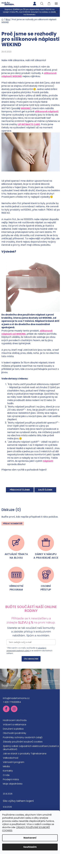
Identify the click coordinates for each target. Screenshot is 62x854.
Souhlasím (30, 847)
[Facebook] (6, 709)
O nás (6, 775)
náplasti (48, 461)
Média (6, 766)
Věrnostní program (13, 762)
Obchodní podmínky (14, 733)
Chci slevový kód (31, 659)
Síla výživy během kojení (18, 801)
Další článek (45, 489)
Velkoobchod (10, 757)
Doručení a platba (13, 728)
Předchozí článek (20, 489)
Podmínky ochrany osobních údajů (22, 737)
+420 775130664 (12, 702)
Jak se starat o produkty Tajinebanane (24, 753)
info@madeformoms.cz (16, 698)
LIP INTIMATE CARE (29, 124)
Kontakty (8, 770)
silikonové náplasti (46, 111)
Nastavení (30, 837)
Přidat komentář (12, 523)
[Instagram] (14, 709)
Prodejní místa (11, 779)
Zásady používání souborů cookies (23, 741)
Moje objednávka (12, 783)
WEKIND (25, 108)
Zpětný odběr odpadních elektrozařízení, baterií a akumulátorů (31, 747)
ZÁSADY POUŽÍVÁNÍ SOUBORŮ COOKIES (26, 829)
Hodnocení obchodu (15, 720)
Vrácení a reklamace (14, 724)
